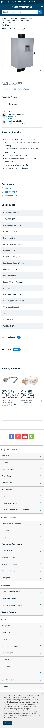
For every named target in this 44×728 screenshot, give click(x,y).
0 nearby (9, 118)
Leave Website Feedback (11, 524)
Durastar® (6, 633)
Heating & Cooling (27, 18)
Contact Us (6, 530)
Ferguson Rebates (9, 571)
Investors (5, 496)
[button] (42, 693)
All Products (13, 18)
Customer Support (8, 518)
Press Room (6, 476)
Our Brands (5, 620)
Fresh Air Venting (8, 22)
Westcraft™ (6, 687)
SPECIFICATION (11, 192)
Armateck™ (6, 626)
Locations (5, 537)
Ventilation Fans (24, 20)
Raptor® (5, 673)
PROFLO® (5, 660)
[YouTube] (25, 436)
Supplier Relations (9, 612)
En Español (6, 578)
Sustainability (7, 490)
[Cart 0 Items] (41, 7)
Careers (5, 463)
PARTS (8, 188)
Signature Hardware (9, 680)
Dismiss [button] (7, 723)
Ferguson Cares (8, 469)
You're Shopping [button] (19, 2)
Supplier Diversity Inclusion (12, 605)
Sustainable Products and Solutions (15, 510)
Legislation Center (9, 598)
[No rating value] (8, 89)
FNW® (4, 639)
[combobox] (21, 12)
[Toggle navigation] (2, 7)
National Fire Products (10, 646)
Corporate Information (10, 450)
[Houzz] (31, 436)
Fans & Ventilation (9, 20)
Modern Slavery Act (9, 503)
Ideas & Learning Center (11, 592)
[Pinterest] (18, 436)
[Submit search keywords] (40, 12)
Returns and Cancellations (12, 544)
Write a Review (23, 89)
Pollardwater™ (7, 653)
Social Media (7, 483)
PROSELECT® (7, 666)
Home (4, 18)
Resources (5, 586)
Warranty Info (7, 551)
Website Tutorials (8, 557)
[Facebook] (11, 436)
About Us (5, 456)
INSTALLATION (11, 196)
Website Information (9, 564)
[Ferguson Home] (22, 7)
